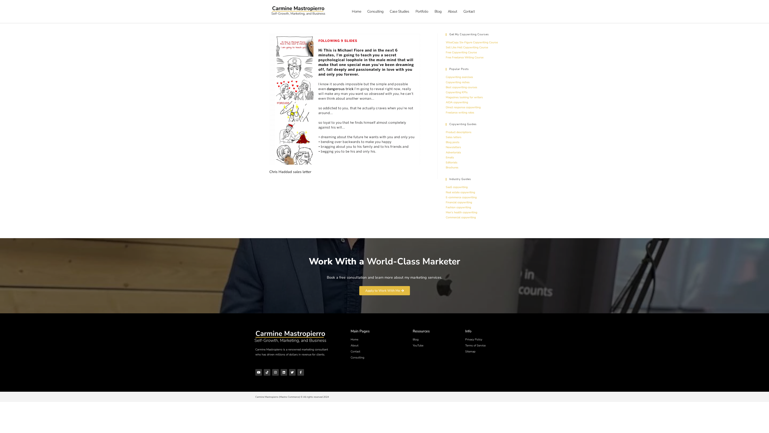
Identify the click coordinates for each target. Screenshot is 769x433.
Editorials (451, 162)
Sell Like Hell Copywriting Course (467, 47)
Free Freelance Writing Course (464, 57)
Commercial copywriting (461, 217)
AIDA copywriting (457, 102)
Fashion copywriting (458, 207)
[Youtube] (258, 372)
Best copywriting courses (461, 87)
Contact (469, 11)
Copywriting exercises (459, 77)
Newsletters (453, 147)
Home (356, 11)
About (452, 11)
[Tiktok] (267, 372)
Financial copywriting (459, 202)
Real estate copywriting (460, 192)
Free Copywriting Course (461, 52)
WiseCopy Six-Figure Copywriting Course (472, 42)
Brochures (452, 167)
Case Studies (399, 11)
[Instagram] (275, 372)
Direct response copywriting (463, 107)
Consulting (375, 11)
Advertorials (453, 152)
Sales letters (453, 137)
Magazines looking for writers (464, 97)
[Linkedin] (284, 372)
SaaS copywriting (457, 187)
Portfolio (422, 11)
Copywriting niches (458, 82)
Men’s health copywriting (461, 212)
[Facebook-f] (300, 372)
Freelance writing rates (460, 112)
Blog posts (452, 142)
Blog (438, 11)
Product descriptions (458, 132)
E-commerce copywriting (461, 197)
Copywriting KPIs (457, 92)
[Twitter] (292, 372)
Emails (450, 157)
